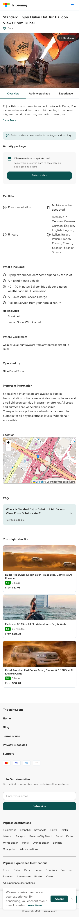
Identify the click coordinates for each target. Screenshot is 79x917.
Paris (27, 870)
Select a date (39, 175)
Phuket (38, 876)
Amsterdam (24, 876)
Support (8, 753)
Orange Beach (41, 842)
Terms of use (11, 736)
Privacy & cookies (15, 745)
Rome (6, 870)
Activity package (39, 93)
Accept (59, 898)
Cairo (49, 876)
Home (7, 718)
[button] (38, 457)
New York (51, 870)
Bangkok (21, 836)
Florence (8, 876)
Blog (6, 727)
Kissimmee (9, 830)
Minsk (25, 842)
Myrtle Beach (10, 842)
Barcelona (66, 870)
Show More (9, 120)
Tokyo (53, 830)
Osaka (64, 830)
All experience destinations (19, 883)
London (57, 842)
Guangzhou (9, 849)
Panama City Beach (40, 836)
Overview (13, 93)
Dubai (17, 870)
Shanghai (25, 830)
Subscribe (39, 806)
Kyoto (69, 836)
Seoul (59, 836)
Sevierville (40, 830)
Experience (66, 93)
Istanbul (7, 836)
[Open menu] (72, 5)
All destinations (29, 849)
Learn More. (34, 905)
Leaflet (39, 481)
